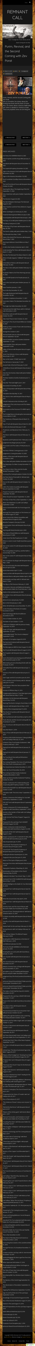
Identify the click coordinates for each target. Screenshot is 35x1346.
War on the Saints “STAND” (11, 359)
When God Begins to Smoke (11, 212)
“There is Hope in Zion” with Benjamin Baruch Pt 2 (17, 1186)
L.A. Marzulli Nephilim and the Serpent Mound (16, 1225)
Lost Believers (7, 944)
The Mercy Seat (7, 223)
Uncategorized (15, 39)
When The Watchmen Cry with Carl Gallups (15, 503)
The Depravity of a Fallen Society (12, 464)
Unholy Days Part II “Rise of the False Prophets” (17, 1040)
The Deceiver (7, 199)
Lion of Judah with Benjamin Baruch (13, 957)
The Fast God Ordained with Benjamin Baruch (16, 642)
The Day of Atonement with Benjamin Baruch (16, 1025)
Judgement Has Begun (9, 443)
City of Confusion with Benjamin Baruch (14, 725)
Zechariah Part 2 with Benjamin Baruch (14, 894)
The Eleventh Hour (8, 234)
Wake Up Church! (8, 770)
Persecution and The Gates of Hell (13, 446)
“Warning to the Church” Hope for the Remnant (16, 1065)
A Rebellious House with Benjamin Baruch (15, 368)
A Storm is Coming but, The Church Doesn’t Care (17, 1089)
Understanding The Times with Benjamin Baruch (17, 250)
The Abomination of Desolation (12, 1285)
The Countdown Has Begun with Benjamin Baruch (17, 560)
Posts (27, 1341)
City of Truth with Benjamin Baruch (13, 424)
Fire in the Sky (7, 290)
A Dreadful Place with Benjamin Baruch (14, 668)
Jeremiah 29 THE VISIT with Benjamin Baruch (15, 832)
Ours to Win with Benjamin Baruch (13, 482)
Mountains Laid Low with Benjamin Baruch (15, 314)
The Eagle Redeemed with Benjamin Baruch (15, 293)
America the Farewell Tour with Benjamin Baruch (17, 788)
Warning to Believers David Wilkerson (14, 242)
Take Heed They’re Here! (10, 319)
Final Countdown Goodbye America (13, 179)
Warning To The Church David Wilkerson (15, 322)
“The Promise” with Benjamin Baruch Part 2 (15, 1161)
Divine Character (8, 1317)
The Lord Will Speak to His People (13, 277)
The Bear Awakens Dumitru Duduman (14, 378)
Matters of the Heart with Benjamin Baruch (15, 456)
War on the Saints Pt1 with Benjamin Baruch (16, 556)
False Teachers (7, 287)
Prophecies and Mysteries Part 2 (12, 430)
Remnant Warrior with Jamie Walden (13, 576)
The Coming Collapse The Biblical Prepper (15, 934)
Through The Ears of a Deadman (12, 1248)
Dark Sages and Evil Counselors (12, 677)
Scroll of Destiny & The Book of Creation (14, 609)
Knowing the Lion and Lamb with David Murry (16, 952)
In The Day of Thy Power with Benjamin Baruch (16, 226)
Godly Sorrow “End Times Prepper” (13, 817)
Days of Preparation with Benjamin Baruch (15, 388)
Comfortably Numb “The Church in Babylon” (15, 634)
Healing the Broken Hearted (11, 854)
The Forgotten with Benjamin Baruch (13, 653)
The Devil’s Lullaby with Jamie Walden (14, 231)
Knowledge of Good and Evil (11, 1298)
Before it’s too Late (8, 600)
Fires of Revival (7, 1099)
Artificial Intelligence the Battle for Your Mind (16, 884)
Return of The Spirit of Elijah (11, 860)
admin (15, 71)
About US (14, 1341)
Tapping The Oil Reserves (10, 1290)
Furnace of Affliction (9, 690)
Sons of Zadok (7, 618)
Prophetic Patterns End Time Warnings (14, 273)
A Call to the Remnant (9, 427)
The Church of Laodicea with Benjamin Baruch (16, 712)
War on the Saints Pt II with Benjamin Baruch (16, 546)
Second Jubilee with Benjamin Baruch (14, 217)
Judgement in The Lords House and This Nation (16, 404)
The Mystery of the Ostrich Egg (12, 1280)
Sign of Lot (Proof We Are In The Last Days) (15, 1293)
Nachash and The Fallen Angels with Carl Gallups (17, 1020)
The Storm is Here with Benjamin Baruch (14, 396)
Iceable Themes (26, 1337)
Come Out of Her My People (11, 538)
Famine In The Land (8, 1304)
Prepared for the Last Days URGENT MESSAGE (16, 996)
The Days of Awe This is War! (11, 500)
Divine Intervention (8, 570)
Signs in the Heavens (9, 176)
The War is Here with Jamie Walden (13, 268)
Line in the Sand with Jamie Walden (13, 282)
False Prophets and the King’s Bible (13, 159)
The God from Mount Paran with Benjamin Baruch (17, 184)
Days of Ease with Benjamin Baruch (13, 732)
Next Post (26, 137)
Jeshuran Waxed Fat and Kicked (12, 1326)
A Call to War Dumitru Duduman (12, 247)
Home (9, 39)
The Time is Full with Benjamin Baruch (14, 1045)
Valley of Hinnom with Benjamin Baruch (14, 349)
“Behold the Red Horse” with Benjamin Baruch (16, 1107)
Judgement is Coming (9, 453)
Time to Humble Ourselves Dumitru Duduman (16, 339)
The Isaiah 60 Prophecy (10, 168)
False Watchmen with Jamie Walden (13, 194)
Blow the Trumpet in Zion (10, 522)
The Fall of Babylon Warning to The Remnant (16, 202)
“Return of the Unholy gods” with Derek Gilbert (16, 1112)
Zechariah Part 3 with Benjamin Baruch (14, 889)
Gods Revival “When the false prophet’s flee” (16, 685)
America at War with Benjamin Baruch (14, 573)
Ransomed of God (8, 386)
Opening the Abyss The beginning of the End (16, 189)
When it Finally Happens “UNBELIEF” (13, 258)
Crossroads (6, 1314)
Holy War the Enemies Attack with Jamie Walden (17, 373)
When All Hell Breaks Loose (11, 606)
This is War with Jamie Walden (11, 461)
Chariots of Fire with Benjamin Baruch (14, 673)
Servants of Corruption (9, 639)
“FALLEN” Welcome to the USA (11, 401)
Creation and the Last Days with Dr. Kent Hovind (17, 1252)
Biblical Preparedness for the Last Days (14, 1306)
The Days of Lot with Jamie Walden (13, 220)
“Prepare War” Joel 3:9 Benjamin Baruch (14, 1060)
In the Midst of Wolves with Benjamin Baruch (16, 263)
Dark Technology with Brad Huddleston (14, 614)
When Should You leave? (10, 497)
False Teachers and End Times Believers (15, 207)
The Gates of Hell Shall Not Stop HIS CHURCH (16, 991)
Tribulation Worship (8, 393)
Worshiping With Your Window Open (13, 1275)
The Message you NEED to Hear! (12, 647)
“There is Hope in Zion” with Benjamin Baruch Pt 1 (17, 1190)
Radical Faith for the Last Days (12, 926)
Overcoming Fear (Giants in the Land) (14, 1243)
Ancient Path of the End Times (11, 365)
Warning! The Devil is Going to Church (14, 703)
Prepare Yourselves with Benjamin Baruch (15, 492)
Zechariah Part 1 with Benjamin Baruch (14, 902)
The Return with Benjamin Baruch (12, 435)
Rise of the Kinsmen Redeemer (12, 1301)
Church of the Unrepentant (11, 709)
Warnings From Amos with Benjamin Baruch (15, 863)
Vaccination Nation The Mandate (12, 301)
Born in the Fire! (7, 603)
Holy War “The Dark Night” (10, 383)
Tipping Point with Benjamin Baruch (13, 747)
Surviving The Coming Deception (12, 474)
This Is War (6, 1235)
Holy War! (6, 730)
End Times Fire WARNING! (10, 156)
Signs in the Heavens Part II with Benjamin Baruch (17, 171)
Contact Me (22, 1341)
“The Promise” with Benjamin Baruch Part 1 (15, 1166)
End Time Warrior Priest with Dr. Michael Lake (16, 477)
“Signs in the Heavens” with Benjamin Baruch (16, 1070)
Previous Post (10, 137)
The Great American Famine (11, 767)
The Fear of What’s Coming (11, 450)
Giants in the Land (8, 592)
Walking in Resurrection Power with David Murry (17, 327)
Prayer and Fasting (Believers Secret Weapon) (16, 1215)
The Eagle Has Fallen (9, 306)
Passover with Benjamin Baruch (12, 706)
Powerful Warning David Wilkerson (13, 215)
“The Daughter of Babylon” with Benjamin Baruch (17, 1127)
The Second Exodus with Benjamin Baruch (15, 961)
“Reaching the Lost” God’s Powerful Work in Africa (17, 1181)
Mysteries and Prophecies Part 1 (12, 440)
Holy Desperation (8, 842)
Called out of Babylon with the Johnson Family (16, 624)
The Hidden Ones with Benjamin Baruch (14, 595)
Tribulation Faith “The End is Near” (13, 792)
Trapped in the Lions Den (10, 857)
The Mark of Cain (8, 621)
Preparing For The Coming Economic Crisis (15, 1210)
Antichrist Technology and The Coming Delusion (17, 1132)
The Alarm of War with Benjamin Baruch (14, 1006)
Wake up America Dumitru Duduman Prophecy (16, 778)
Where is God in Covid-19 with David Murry (15, 541)
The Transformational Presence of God (14, 1171)
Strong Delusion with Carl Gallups (13, 929)
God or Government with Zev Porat (13, 507)
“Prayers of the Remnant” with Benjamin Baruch (17, 1146)
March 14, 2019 (8, 71)
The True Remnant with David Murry (13, 717)
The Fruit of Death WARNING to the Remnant (16, 947)
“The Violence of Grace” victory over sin (14, 1102)
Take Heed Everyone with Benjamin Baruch (15, 1030)
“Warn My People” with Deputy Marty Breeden (16, 1156)
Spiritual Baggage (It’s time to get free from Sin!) (17, 1257)
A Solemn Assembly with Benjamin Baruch (15, 916)
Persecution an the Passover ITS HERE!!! (14, 409)
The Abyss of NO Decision (10, 584)
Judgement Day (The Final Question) (13, 976)
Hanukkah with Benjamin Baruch (12, 163)
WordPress (8, 1337)
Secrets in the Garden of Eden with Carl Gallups (17, 812)
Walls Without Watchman (10, 1311)
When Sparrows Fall (9, 1262)
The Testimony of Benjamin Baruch (13, 419)
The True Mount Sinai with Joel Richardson (15, 757)
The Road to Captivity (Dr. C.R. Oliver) (13, 1205)
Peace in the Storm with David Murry (13, 1001)
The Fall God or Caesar (9, 362)
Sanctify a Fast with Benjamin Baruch (13, 921)
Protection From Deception (10, 1323)
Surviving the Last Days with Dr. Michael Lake (16, 579)
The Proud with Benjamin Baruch (12, 650)
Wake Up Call (7, 1320)
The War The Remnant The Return (13, 255)
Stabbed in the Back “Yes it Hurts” (13, 876)
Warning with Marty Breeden (11, 530)
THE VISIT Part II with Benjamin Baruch (14, 802)
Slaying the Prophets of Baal (11, 868)
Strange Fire (6, 331)
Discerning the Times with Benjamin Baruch (15, 525)
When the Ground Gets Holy (11, 899)
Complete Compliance (9, 298)
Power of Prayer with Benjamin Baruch (14, 629)
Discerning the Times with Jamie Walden (14, 344)
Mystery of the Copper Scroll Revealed (14, 1151)
